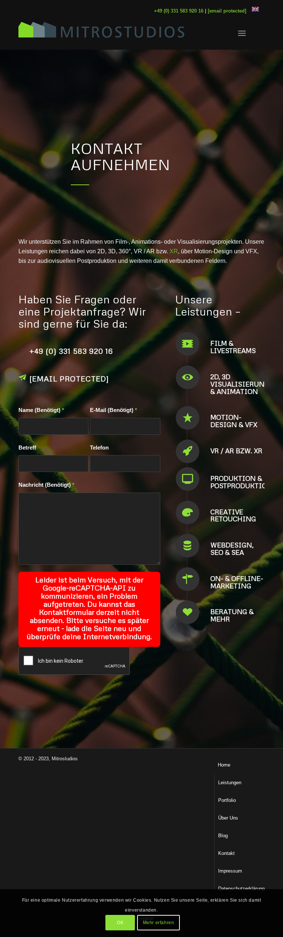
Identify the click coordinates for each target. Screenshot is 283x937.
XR (174, 251)
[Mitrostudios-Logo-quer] (101, 33)
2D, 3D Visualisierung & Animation (239, 384)
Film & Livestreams (233, 347)
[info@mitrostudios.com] (22, 377)
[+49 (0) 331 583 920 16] (22, 349)
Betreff (27, 448)
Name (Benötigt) (41, 410)
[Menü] (242, 33)
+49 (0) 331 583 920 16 (71, 350)
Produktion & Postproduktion (241, 482)
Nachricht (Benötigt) (46, 485)
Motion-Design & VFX (233, 421)
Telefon (99, 448)
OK (120, 922)
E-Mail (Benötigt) (113, 410)
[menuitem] (242, 33)
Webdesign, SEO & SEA (232, 548)
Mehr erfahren (158, 922)
